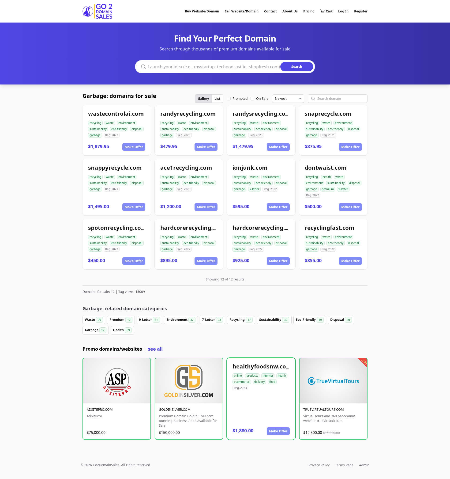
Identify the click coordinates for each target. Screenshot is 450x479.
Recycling (240, 319)
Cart (329, 11)
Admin (364, 465)
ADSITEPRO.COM (100, 409)
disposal (136, 129)
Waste (93, 319)
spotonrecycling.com (117, 227)
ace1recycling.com (186, 167)
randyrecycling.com (188, 113)
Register (361, 11)
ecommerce (242, 382)
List (217, 98)
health (326, 177)
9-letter (343, 189)
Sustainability (273, 319)
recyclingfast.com (329, 227)
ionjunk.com (250, 167)
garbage (95, 135)
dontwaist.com (326, 167)
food (272, 382)
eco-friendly (119, 129)
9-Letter (148, 319)
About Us (290, 11)
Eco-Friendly (309, 319)
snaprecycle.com (328, 113)
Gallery (203, 98)
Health (121, 330)
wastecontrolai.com (116, 113)
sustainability (98, 129)
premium (328, 189)
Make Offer (134, 147)
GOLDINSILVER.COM (175, 409)
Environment (180, 319)
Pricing (309, 11)
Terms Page (344, 465)
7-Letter (211, 319)
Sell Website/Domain (242, 11)
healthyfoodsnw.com (262, 366)
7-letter (254, 189)
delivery (259, 382)
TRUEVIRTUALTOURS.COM (323, 409)
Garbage (95, 330)
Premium (120, 319)
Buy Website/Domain (202, 11)
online (238, 376)
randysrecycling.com (261, 113)
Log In (343, 11)
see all (155, 349)
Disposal (340, 319)
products (252, 376)
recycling (95, 123)
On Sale (262, 98)
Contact (270, 11)
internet (268, 376)
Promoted (240, 98)
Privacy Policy (319, 465)
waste (110, 123)
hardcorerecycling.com (192, 227)
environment (126, 123)
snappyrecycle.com (115, 167)
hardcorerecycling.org (263, 227)
